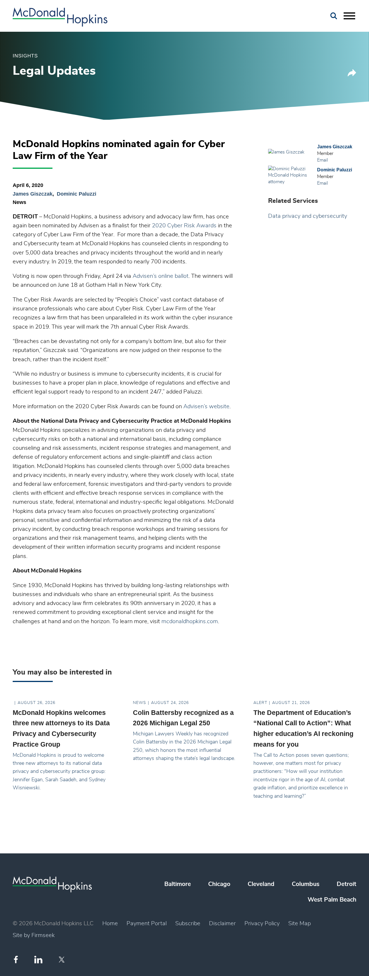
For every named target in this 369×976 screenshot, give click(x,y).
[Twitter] (62, 960)
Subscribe (187, 923)
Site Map (299, 923)
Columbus (305, 884)
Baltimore (177, 884)
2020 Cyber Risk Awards (184, 225)
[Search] (333, 16)
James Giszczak (32, 194)
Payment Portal (147, 923)
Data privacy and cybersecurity (307, 216)
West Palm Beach (332, 900)
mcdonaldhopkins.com (189, 621)
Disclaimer (222, 923)
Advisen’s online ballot (161, 276)
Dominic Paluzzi (76, 194)
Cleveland (261, 884)
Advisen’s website (206, 406)
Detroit (346, 884)
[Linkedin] (38, 960)
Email (322, 160)
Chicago (219, 884)
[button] (352, 75)
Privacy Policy (262, 923)
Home (110, 923)
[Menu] (349, 16)
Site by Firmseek (34, 935)
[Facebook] (16, 959)
